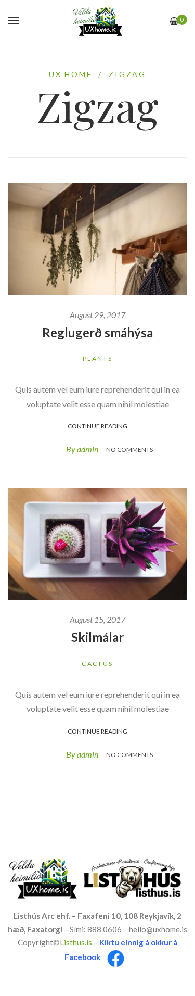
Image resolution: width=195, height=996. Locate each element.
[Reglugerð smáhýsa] (97, 239)
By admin (82, 449)
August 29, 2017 (97, 315)
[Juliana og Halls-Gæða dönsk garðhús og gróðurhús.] (97, 21)
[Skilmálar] (97, 544)
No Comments (129, 449)
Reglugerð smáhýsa (97, 332)
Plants (97, 358)
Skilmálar (97, 637)
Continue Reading (97, 426)
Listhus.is (76, 942)
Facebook (82, 957)
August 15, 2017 (97, 619)
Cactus (97, 663)
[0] (174, 21)
